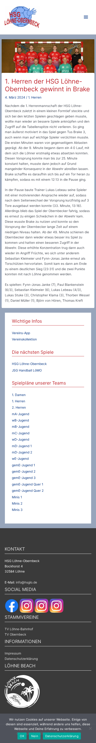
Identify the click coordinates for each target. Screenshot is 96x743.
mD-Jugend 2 (22, 452)
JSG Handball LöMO (27, 370)
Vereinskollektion (24, 339)
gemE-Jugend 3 (24, 478)
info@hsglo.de (26, 582)
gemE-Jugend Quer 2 (28, 490)
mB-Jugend (20, 426)
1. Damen (19, 395)
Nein (34, 736)
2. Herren (19, 407)
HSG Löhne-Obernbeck (29, 364)
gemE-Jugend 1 (23, 465)
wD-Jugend (20, 439)
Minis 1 (17, 497)
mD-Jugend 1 (22, 446)
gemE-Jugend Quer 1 (27, 484)
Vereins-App (21, 333)
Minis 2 (17, 503)
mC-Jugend (20, 433)
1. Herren (34, 97)
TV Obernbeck (15, 634)
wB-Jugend (20, 420)
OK (22, 736)
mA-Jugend (20, 414)
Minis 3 (17, 510)
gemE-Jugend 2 (23, 471)
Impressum (13, 653)
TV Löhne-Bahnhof (19, 629)
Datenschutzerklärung (21, 659)
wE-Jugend (20, 458)
